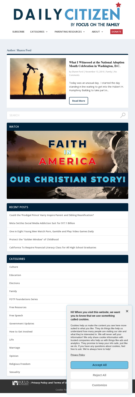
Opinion (13, 355)
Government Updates (21, 323)
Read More (78, 100)
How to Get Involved (20, 331)
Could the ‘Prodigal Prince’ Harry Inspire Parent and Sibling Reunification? (51, 215)
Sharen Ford (77, 71)
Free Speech (16, 315)
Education (15, 275)
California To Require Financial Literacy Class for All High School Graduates (52, 247)
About (96, 31)
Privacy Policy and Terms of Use (50, 382)
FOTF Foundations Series (23, 299)
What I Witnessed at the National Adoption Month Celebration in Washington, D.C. (96, 64)
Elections (14, 283)
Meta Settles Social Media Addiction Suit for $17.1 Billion (42, 223)
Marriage (14, 347)
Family (109, 71)
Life (11, 339)
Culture (13, 266)
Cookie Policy (63, 390)
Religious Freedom (19, 363)
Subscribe (18, 31)
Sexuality (14, 372)
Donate (116, 31)
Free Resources (17, 307)
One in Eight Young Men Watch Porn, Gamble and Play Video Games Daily (51, 231)
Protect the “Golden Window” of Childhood (34, 239)
